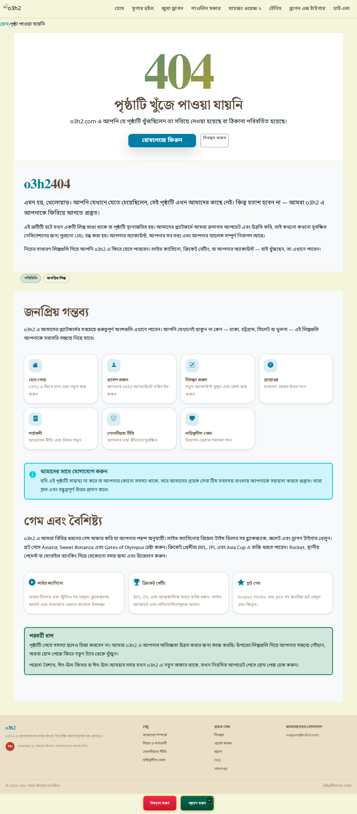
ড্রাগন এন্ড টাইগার (307, 9)
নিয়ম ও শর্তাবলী (155, 743)
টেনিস (275, 9)
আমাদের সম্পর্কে (155, 735)
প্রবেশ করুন (223, 743)
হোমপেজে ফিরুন (162, 140)
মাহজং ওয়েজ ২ (245, 9)
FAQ (217, 760)
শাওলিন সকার (206, 9)
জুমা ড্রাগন (172, 9)
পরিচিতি (30, 278)
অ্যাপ (218, 752)
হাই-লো (341, 9)
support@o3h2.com (302, 735)
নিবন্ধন (219, 735)
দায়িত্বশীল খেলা (154, 760)
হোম (119, 9)
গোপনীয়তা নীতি (155, 752)
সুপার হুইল (143, 9)
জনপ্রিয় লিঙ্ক (56, 278)
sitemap (221, 768)
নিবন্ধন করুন (214, 138)
